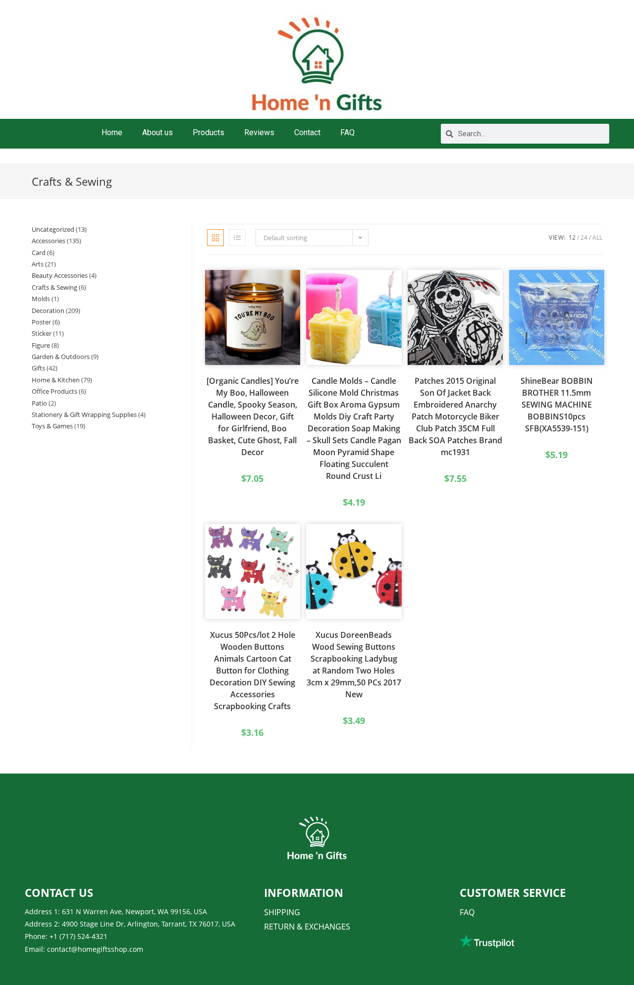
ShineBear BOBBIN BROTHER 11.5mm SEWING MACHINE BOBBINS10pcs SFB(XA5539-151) (557, 404)
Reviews (259, 132)
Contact (307, 132)
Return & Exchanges (307, 926)
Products (208, 132)
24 (584, 237)
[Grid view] (215, 237)
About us (157, 132)
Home (112, 132)
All (597, 237)
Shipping (282, 912)
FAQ (347, 132)
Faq (467, 912)
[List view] (237, 237)
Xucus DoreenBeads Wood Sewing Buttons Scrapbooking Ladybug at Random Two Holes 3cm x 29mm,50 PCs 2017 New (354, 664)
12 (572, 237)
